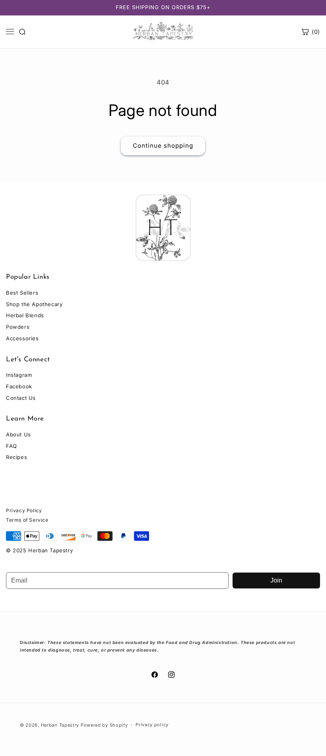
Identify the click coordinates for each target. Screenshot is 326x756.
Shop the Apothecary (34, 304)
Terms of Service (27, 520)
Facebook (19, 386)
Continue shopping (163, 145)
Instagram (19, 375)
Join (276, 580)
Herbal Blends (25, 315)
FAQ (11, 446)
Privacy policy (152, 724)
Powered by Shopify (104, 725)
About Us (18, 434)
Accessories (22, 338)
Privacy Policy (24, 510)
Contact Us (21, 398)
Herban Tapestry (60, 725)
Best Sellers (22, 292)
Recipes (16, 457)
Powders (17, 327)
